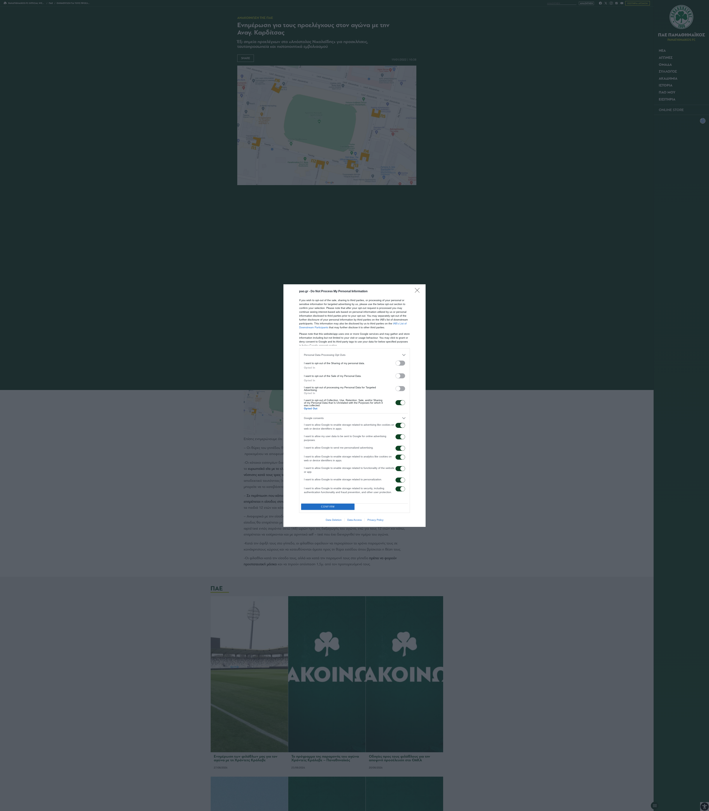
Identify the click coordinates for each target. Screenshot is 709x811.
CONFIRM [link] (328, 506)
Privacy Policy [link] (375, 519)
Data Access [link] (354, 519)
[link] (418, 291)
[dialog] (354, 405)
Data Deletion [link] (334, 519)
